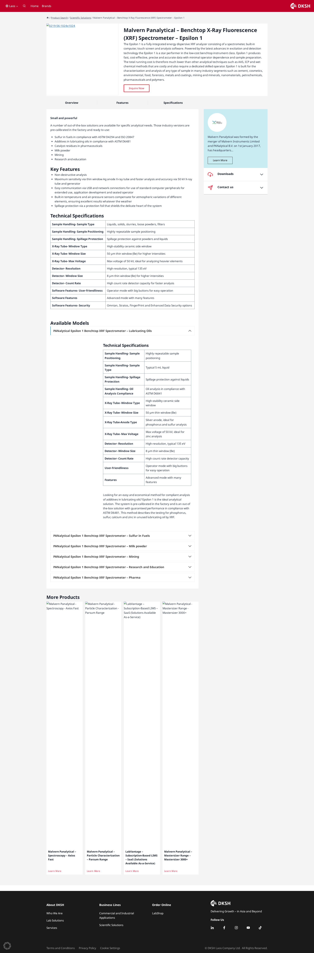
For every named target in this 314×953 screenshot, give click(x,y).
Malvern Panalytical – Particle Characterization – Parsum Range (103, 855)
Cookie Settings (110, 948)
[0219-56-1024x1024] (82, 59)
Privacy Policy (87, 948)
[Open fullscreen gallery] (115, 92)
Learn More (54, 870)
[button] (136, 88)
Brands (46, 6)
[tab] (82, 92)
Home (35, 6)
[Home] (47, 17)
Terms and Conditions (60, 948)
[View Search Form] (24, 6)
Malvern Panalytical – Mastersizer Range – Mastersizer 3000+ (178, 855)
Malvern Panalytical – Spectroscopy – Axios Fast (62, 855)
